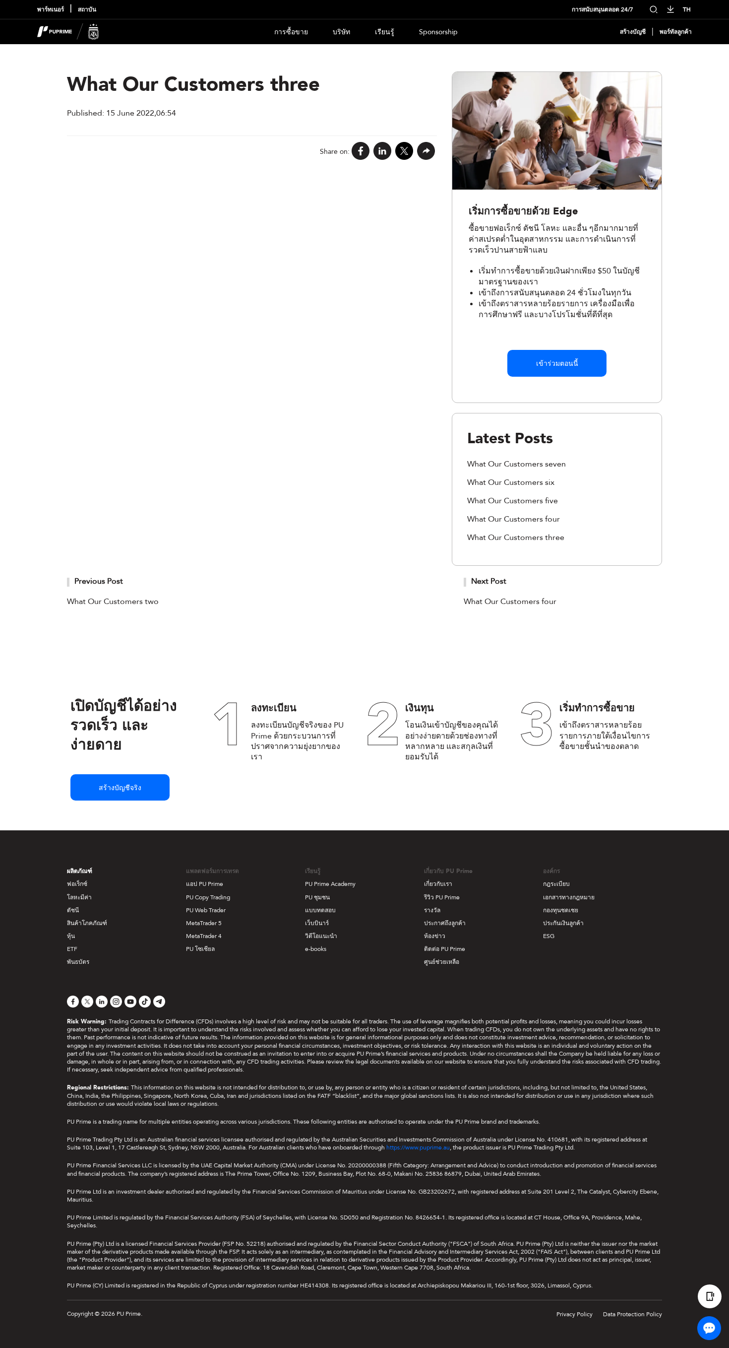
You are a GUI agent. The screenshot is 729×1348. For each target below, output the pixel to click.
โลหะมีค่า (79, 897)
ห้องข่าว (434, 936)
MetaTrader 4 (204, 936)
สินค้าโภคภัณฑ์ (87, 923)
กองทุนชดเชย (560, 910)
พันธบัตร (78, 962)
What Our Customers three (515, 537)
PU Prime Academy (330, 884)
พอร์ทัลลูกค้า (676, 32)
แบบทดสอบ (320, 910)
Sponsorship (438, 32)
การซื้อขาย (291, 32)
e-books (315, 949)
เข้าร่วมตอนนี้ (557, 363)
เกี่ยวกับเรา (438, 884)
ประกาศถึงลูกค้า (445, 923)
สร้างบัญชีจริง (120, 788)
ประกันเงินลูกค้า (563, 923)
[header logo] (68, 31)
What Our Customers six (510, 482)
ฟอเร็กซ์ (77, 884)
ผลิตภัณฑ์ (79, 871)
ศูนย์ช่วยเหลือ (441, 962)
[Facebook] (360, 151)
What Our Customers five (512, 500)
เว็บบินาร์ (317, 923)
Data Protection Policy (632, 1314)
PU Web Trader (206, 910)
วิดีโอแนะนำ (321, 936)
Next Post (488, 581)
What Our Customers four (513, 519)
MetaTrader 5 (204, 923)
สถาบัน (87, 9)
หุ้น (71, 936)
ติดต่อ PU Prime (444, 949)
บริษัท (341, 32)
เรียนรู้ (384, 32)
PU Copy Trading (208, 897)
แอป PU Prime (204, 884)
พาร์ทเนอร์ (50, 9)
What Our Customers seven (516, 464)
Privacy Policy (574, 1314)
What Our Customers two (113, 601)
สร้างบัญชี (633, 32)
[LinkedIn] (382, 151)
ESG (548, 936)
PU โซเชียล (200, 949)
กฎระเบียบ (556, 884)
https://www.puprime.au (418, 1147)
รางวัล (432, 910)
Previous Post (98, 581)
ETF (72, 949)
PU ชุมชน (317, 897)
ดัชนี (73, 910)
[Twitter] (404, 151)
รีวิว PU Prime (442, 897)
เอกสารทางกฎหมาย (569, 897)
